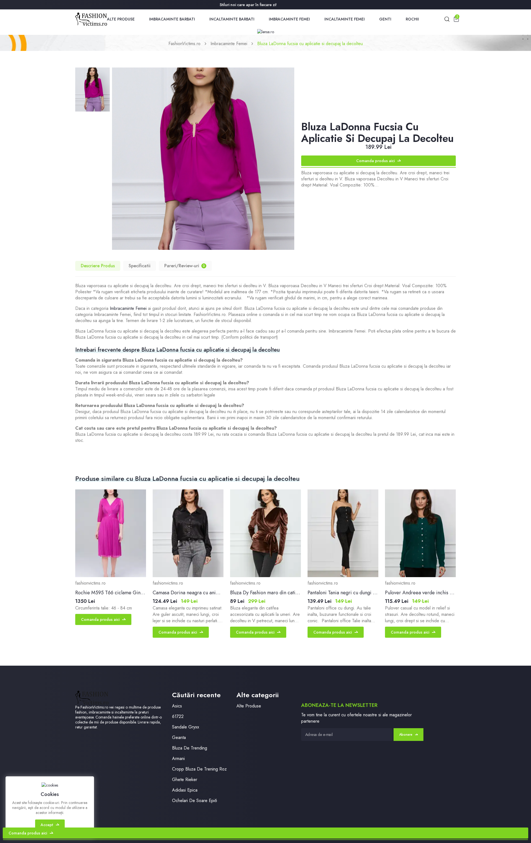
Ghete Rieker (184, 779)
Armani (178, 758)
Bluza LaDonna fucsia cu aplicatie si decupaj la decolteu (310, 43)
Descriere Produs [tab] (98, 266)
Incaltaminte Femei (344, 19)
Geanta (179, 737)
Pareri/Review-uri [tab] (184, 266)
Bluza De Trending (189, 748)
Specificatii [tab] (139, 266)
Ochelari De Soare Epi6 (194, 800)
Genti (385, 19)
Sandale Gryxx (185, 727)
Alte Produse (121, 19)
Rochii (412, 19)
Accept (47, 825)
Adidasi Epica (184, 790)
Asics (177, 706)
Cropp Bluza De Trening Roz (199, 769)
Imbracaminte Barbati (172, 19)
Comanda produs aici (375, 161)
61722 (178, 716)
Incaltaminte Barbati (231, 19)
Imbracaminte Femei (289, 19)
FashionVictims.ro (184, 43)
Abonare (405, 734)
